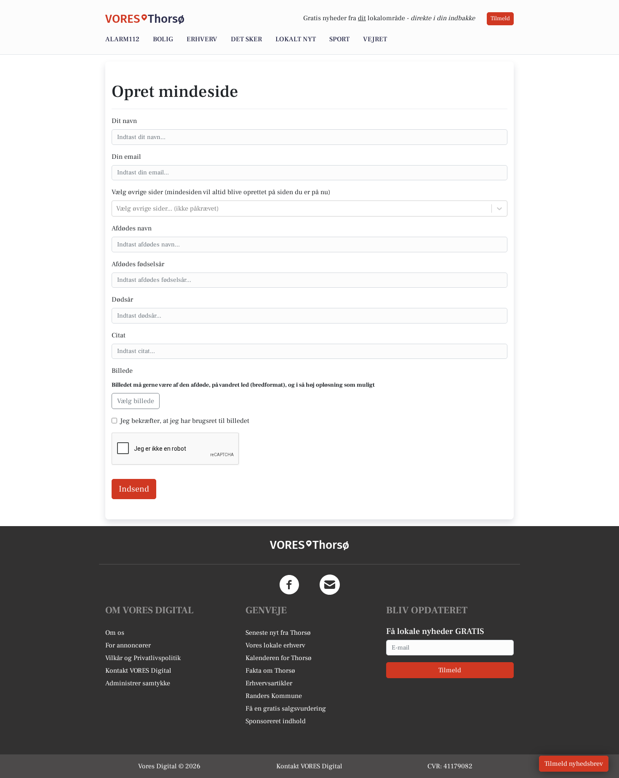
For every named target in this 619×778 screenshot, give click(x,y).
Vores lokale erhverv (275, 645)
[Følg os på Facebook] (289, 585)
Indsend (134, 489)
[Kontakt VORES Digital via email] (330, 585)
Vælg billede (135, 401)
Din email (126, 156)
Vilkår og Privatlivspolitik (143, 658)
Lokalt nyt (295, 39)
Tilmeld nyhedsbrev (573, 763)
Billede (122, 370)
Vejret (375, 39)
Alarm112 (122, 39)
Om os (114, 632)
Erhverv (202, 39)
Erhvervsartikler (268, 683)
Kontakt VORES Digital (138, 670)
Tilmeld (500, 18)
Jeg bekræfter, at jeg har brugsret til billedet (184, 421)
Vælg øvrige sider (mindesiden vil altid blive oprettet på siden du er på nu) (221, 192)
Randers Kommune (273, 696)
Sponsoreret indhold (275, 721)
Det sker (246, 39)
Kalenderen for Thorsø (278, 658)
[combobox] (117, 208)
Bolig (163, 39)
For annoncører (128, 645)
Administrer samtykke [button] (137, 683)
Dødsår (122, 299)
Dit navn (124, 121)
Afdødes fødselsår (138, 264)
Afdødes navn (132, 228)
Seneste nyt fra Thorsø (278, 632)
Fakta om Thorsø (270, 670)
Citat (118, 335)
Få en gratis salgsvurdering (285, 708)
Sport (339, 39)
